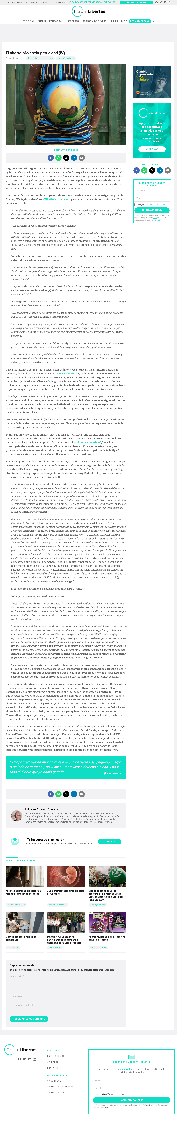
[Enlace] (88, 11)
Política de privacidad (60, 1087)
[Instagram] (169, 2)
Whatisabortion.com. (57, 199)
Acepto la (152, 204)
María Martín (54, 947)
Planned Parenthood (89, 442)
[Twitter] (161, 2)
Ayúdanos (53, 1062)
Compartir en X (115, 773)
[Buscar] (153, 21)
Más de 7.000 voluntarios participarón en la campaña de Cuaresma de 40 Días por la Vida (64, 939)
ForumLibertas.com (16, 904)
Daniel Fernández (98, 947)
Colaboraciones (67, 58)
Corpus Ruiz (13, 947)
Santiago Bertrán (98, 904)
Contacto (53, 1068)
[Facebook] (156, 2)
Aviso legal (54, 1081)
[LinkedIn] (165, 2)
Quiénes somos (56, 1056)
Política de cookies (58, 1093)
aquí (155, 218)
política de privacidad (156, 204)
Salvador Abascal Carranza (41, 58)
